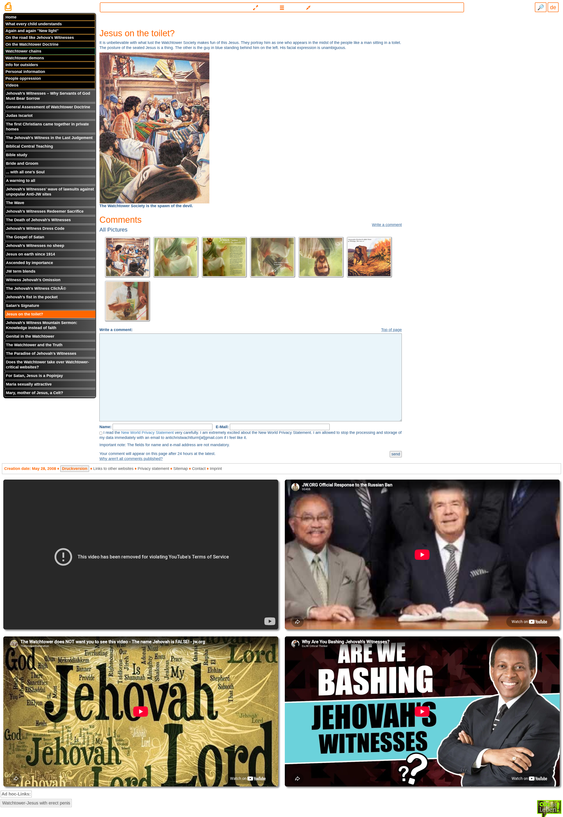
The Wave (15, 203)
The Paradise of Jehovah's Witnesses (41, 353)
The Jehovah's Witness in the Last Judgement (49, 138)
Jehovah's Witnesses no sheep (35, 245)
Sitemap (180, 468)
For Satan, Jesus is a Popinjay (34, 375)
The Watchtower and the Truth (34, 345)
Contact (199, 468)
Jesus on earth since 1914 (30, 254)
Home (10, 17)
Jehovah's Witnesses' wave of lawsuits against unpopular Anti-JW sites (50, 191)
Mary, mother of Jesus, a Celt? (34, 393)
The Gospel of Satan (25, 237)
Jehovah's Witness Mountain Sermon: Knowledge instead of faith (41, 325)
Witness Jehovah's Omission (33, 280)
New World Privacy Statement (147, 432)
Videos (11, 85)
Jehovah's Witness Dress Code (35, 228)
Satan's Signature (22, 305)
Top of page (391, 330)
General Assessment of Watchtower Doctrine (48, 107)
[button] (282, 7)
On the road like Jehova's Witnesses (39, 37)
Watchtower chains (23, 51)
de (553, 7)
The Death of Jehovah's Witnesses (38, 220)
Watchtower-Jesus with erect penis (36, 803)
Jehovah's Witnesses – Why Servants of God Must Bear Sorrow (48, 96)
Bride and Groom (22, 163)
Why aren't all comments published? (131, 459)
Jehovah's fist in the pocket (32, 297)
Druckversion (74, 468)
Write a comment (387, 225)
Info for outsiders (21, 65)
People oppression (23, 78)
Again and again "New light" (32, 31)
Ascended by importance (29, 263)
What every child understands (33, 24)
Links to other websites (113, 468)
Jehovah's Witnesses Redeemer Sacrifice (45, 211)
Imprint (216, 468)
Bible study (16, 155)
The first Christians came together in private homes (47, 126)
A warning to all (20, 180)
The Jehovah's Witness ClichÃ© (36, 288)
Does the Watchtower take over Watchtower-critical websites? (47, 364)
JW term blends (20, 271)
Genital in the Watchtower (30, 336)
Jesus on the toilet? (24, 314)
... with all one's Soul (25, 172)
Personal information (25, 71)
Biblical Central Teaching (29, 146)
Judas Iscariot (19, 115)
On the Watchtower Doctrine (31, 44)
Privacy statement (153, 468)
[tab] (281, 6)
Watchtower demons (24, 58)
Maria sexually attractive (29, 384)
